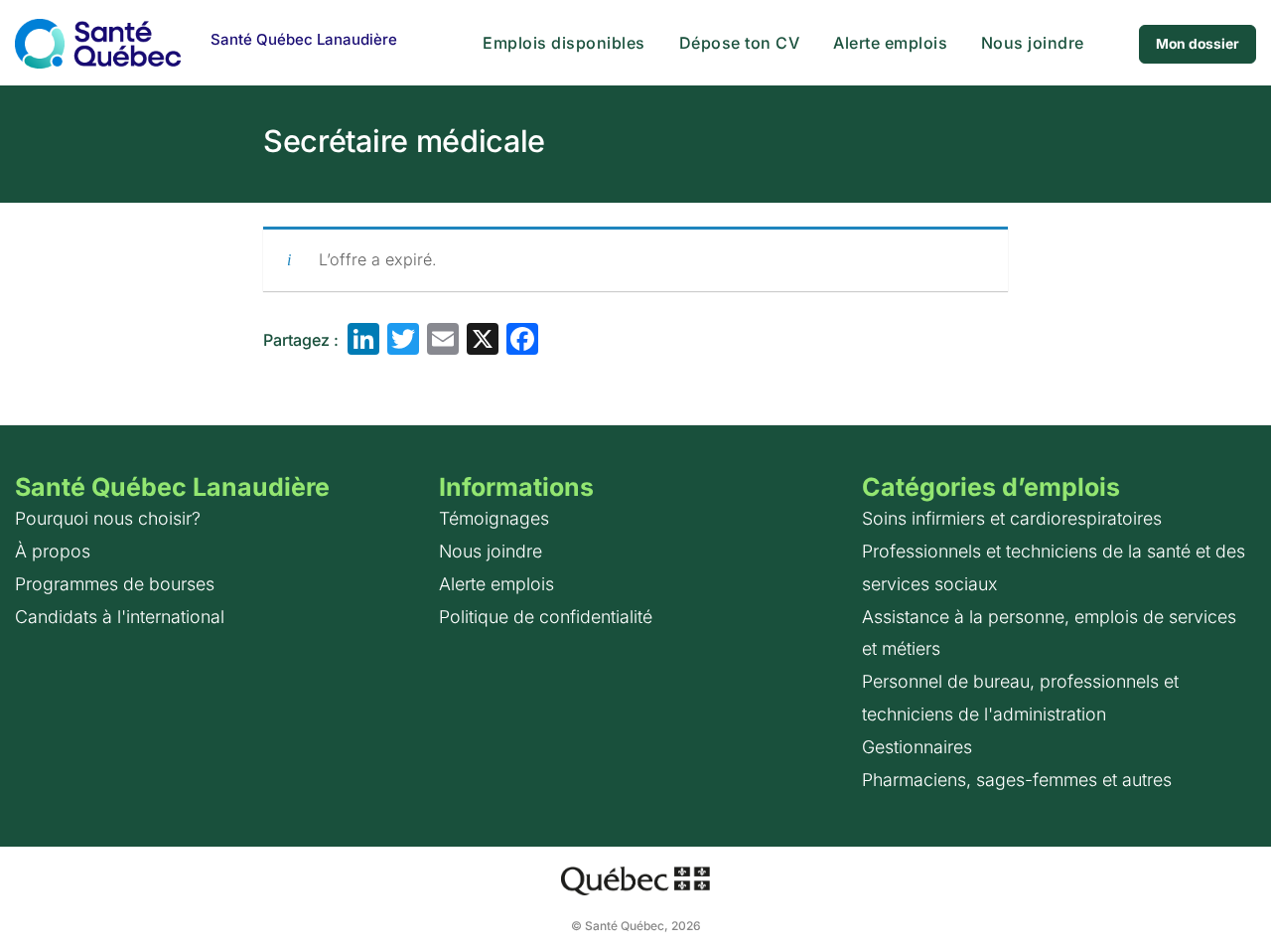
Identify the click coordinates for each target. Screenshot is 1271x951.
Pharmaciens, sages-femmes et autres (1017, 779)
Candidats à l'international (119, 616)
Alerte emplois (890, 43)
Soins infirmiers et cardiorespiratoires (1012, 518)
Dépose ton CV (739, 43)
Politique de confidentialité (545, 616)
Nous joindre (1032, 43)
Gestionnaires (917, 746)
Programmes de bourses (114, 583)
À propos (52, 551)
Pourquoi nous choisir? (108, 518)
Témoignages (494, 518)
